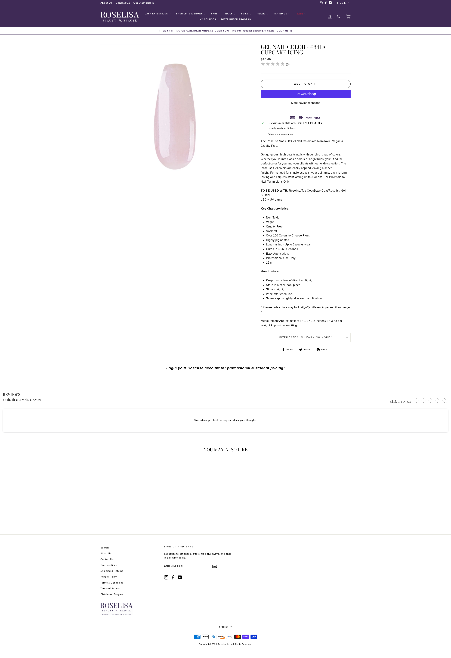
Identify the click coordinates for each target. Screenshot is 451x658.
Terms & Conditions (111, 582)
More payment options (305, 102)
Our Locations (108, 565)
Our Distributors (143, 3)
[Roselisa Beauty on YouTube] (180, 577)
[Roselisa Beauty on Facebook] (173, 577)
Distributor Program (112, 594)
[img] (273, 64)
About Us (106, 3)
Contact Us (123, 3)
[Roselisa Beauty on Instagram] (166, 577)
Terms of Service (110, 588)
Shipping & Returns (111, 571)
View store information (280, 134)
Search (104, 547)
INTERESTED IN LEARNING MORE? (305, 337)
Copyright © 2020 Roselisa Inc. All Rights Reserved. (225, 644)
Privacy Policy (108, 576)
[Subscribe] (214, 566)
